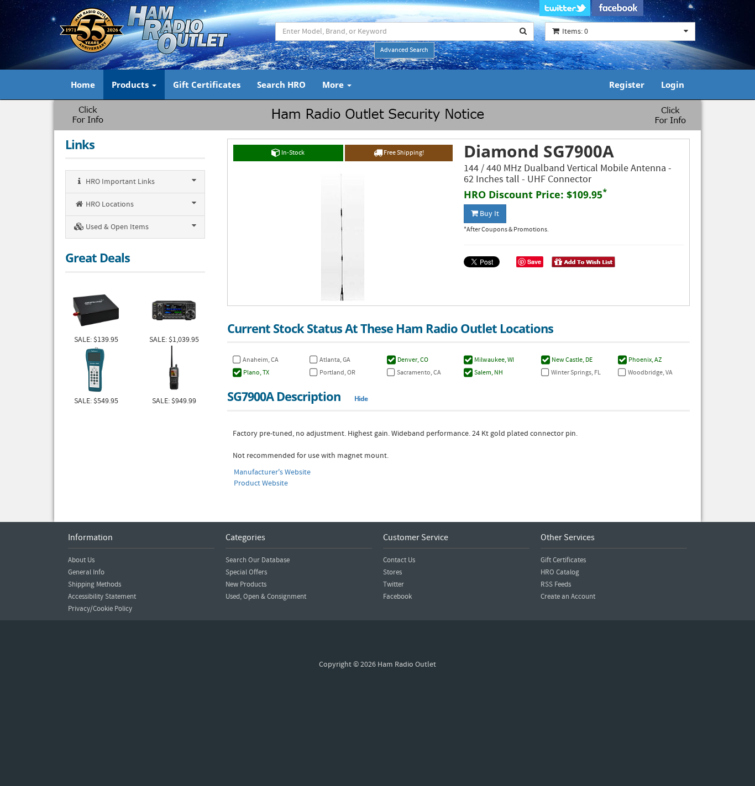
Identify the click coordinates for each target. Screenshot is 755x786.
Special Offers (246, 572)
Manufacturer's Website (272, 472)
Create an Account (568, 596)
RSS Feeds (556, 584)
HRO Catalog (560, 572)
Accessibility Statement (102, 596)
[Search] (523, 31)
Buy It (488, 214)
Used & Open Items (116, 227)
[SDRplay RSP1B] (95, 309)
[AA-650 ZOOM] (95, 370)
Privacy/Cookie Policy (100, 608)
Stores (392, 572)
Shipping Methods (94, 584)
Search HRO (281, 84)
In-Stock (292, 153)
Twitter (393, 584)
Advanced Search (404, 50)
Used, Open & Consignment (266, 596)
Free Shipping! (403, 153)
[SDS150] (173, 370)
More (334, 84)
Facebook (397, 596)
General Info (86, 572)
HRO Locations (109, 204)
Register (626, 84)
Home (83, 84)
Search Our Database (258, 560)
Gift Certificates (206, 84)
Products (131, 84)
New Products (246, 584)
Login (672, 84)
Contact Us (399, 560)
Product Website (261, 483)
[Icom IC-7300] (173, 309)
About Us (81, 560)
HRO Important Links (119, 182)
